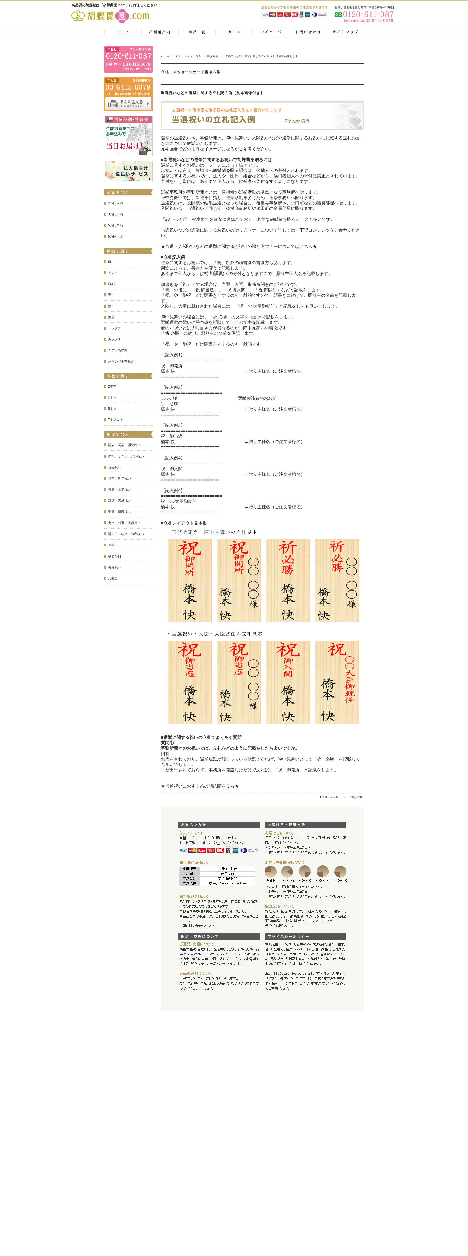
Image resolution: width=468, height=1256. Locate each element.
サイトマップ (345, 32)
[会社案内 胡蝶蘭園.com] (110, 22)
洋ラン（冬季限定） (122, 361)
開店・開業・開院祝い (124, 445)
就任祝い (114, 467)
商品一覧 (197, 32)
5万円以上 (115, 236)
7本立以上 (115, 420)
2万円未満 (115, 203)
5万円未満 (115, 225)
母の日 (113, 545)
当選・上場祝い (119, 489)
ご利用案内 (160, 32)
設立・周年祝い (119, 478)
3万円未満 (115, 214)
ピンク (113, 272)
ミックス (114, 328)
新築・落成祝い (119, 501)
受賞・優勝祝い (119, 512)
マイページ (271, 32)
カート (234, 32)
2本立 (112, 386)
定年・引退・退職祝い (124, 523)
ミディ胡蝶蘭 (118, 350)
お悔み (113, 578)
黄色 (111, 317)
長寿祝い (114, 567)
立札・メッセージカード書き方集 (197, 56)
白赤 (111, 284)
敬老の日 (114, 556)
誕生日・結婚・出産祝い (126, 534)
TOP (122, 32)
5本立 (112, 409)
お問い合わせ (308, 32)
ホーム (165, 56)
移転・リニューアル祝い (126, 456)
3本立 (112, 398)
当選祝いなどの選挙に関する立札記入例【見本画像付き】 (212, 93)
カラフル (114, 339)
